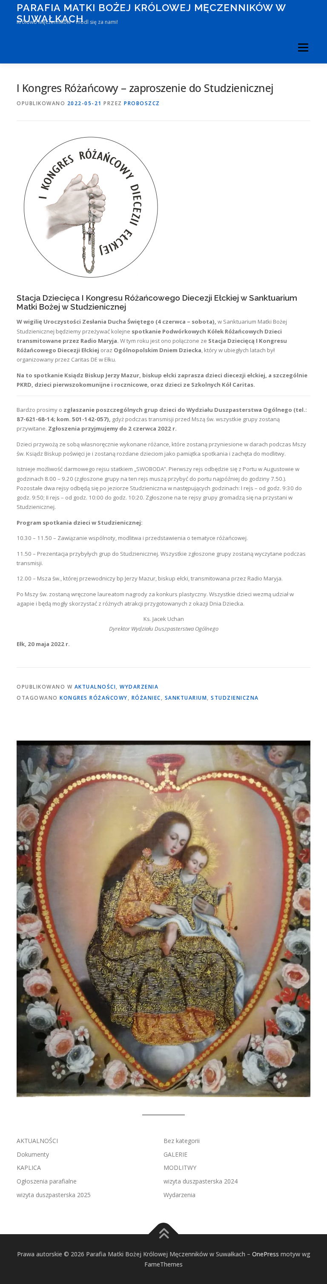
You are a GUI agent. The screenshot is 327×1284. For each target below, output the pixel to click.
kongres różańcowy (94, 697)
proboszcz (142, 103)
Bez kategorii (182, 1141)
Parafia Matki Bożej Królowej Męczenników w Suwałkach (151, 13)
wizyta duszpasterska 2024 (201, 1181)
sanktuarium (186, 697)
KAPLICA (29, 1167)
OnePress (265, 1254)
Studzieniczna (235, 697)
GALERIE (175, 1154)
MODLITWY (180, 1167)
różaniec (146, 697)
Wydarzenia (139, 686)
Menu (302, 47)
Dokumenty (33, 1154)
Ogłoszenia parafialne (47, 1181)
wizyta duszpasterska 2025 (54, 1195)
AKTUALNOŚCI (95, 686)
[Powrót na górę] (164, 1234)
